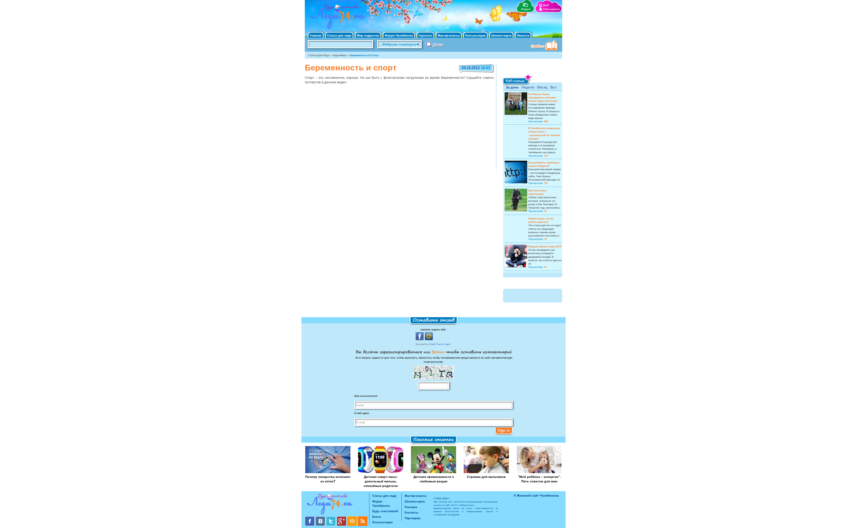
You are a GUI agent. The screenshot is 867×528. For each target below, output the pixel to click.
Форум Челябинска (399, 35)
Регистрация (551, 9)
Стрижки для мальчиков (486, 476)
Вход (546, 5)
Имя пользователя (365, 396)
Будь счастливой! (385, 511)
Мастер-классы (449, 35)
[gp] (342, 518)
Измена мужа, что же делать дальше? (541, 220)
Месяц (542, 87)
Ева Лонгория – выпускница (538, 192)
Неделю (528, 87)
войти (438, 351)
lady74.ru (455, 505)
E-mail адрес (361, 413)
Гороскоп (425, 35)
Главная (316, 35)
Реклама (411, 507)
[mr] (352, 518)
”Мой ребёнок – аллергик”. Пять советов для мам (539, 478)
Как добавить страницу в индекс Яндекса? (544, 164)
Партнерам (412, 518)
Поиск (434, 44)
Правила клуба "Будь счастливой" (545, 46)
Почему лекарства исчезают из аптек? (328, 478)
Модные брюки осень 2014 (545, 246)
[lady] (337, 504)
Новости (523, 35)
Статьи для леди (339, 35)
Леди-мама (339, 55)
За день (512, 87)
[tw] (331, 518)
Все (553, 87)
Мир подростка (368, 35)
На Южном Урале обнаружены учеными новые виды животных (542, 97)
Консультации (475, 35)
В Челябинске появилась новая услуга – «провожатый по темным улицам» (544, 133)
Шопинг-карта (501, 35)
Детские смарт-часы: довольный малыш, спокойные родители (381, 481)
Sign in (504, 430)
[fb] (310, 518)
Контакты (411, 512)
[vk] (320, 518)
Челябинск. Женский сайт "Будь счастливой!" (336, 17)
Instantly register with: (433, 329)
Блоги (376, 516)
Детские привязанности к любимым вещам (433, 478)
